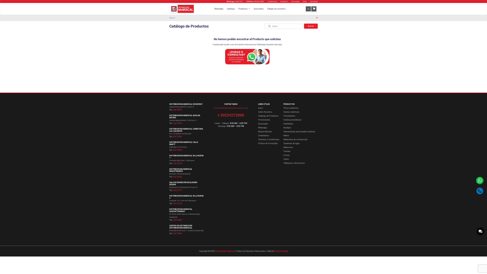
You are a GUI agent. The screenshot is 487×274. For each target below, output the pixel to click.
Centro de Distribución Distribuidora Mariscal (180, 227)
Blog (305, 1)
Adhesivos (288, 147)
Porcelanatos (289, 116)
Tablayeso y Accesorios (294, 163)
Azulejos (287, 127)
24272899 (177, 110)
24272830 (177, 177)
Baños (286, 135)
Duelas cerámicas (291, 112)
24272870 (177, 163)
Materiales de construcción (295, 139)
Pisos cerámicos (291, 108)
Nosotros (284, 1)
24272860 (177, 136)
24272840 (177, 123)
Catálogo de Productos (268, 116)
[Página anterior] (317, 18)
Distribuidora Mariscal (225, 251)
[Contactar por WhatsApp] (480, 180)
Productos (243, 9)
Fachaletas (288, 124)
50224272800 (255, 1)
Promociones (264, 120)
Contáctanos (272, 1)
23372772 (177, 190)
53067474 (234, 1)
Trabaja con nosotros (276, 9)
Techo (286, 159)
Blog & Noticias (265, 131)
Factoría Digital (281, 251)
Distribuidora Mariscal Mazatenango (180, 170)
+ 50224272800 (231, 115)
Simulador (314, 1)
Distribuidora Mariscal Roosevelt (186, 104)
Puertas (286, 151)
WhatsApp (218, 9)
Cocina (286, 155)
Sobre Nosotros (265, 112)
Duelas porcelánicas (292, 120)
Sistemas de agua (291, 143)
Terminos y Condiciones (268, 139)
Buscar (311, 26)
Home (171, 18)
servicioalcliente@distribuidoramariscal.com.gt (231, 108)
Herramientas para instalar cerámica (299, 131)
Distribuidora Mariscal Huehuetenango (180, 210)
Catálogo (231, 9)
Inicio (260, 108)
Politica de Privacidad (267, 143)
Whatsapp (262, 127)
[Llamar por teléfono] (480, 191)
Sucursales (295, 1)
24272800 (177, 220)
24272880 (177, 150)
